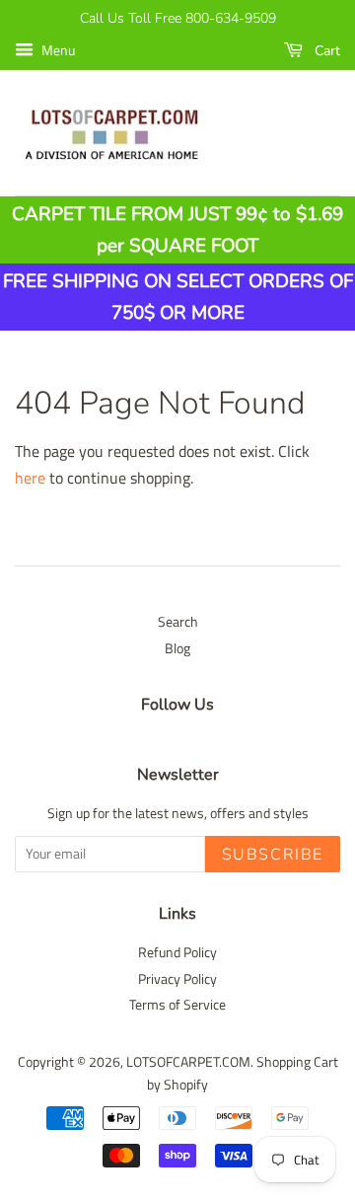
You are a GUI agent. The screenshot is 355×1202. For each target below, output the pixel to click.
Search (178, 622)
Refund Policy (177, 952)
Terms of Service (177, 1004)
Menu (56, 49)
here (30, 477)
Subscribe (272, 854)
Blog (177, 648)
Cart (325, 50)
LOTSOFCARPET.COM (188, 1062)
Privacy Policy (177, 979)
